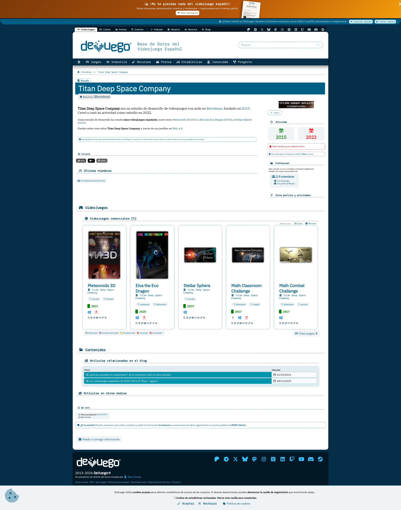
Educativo (161, 304)
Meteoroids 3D (181, 119)
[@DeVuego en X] (262, 29)
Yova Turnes (134, 476)
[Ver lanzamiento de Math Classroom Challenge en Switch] (248, 317)
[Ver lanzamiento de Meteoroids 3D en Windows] (90, 312)
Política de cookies (238, 503)
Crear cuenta (386, 21)
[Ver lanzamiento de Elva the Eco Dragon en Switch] (145, 317)
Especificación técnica (159, 482)
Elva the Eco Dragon (211, 119)
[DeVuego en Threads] (289, 29)
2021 (194, 119)
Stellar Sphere (243, 119)
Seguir (276, 112)
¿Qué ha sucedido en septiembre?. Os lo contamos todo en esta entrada (130, 374)
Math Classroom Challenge (246, 288)
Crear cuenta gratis (189, 13)
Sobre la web (81, 482)
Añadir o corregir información (101, 439)
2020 (228, 119)
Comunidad (219, 62)
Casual (256, 304)
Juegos (95, 62)
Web (175, 128)
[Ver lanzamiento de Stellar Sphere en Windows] (186, 312)
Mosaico (312, 223)
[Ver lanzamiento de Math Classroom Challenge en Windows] (241, 317)
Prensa (165, 62)
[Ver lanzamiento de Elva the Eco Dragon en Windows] (138, 317)
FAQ (92, 482)
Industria (118, 62)
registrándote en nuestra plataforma (220, 425)
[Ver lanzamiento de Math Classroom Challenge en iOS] (234, 317)
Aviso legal (100, 482)
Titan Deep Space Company (100, 291)
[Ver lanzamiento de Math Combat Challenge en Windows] (282, 317)
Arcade (109, 299)
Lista (299, 223)
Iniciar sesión (362, 21)
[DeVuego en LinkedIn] (296, 29)
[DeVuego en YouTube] (309, 29)
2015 (246, 108)
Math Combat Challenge (292, 288)
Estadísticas (191, 62)
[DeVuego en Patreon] (248, 29)
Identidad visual (138, 482)
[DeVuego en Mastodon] (275, 29)
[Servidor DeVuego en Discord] (316, 29)
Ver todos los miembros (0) (92, 180)
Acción (95, 299)
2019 (81, 122)
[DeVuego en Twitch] (302, 29)
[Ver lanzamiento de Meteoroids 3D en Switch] (97, 312)
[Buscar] (318, 45)
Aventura (144, 304)
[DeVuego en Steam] (323, 29)
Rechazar (209, 503)
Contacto (176, 482)
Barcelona (214, 108)
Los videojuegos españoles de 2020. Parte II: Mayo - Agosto (123, 381)
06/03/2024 (102, 415)
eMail (103, 160)
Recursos (143, 62)
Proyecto (244, 62)
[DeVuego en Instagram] (282, 29)
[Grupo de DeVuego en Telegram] (255, 29)
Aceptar (187, 503)
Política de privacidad (118, 482)
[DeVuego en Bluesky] (269, 29)
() (102, 96)
